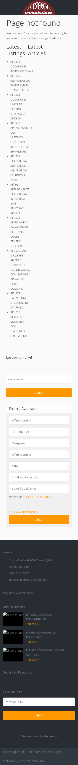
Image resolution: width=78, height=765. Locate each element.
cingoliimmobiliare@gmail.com (28, 580)
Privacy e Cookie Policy (18, 592)
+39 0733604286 (19, 567)
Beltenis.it (50, 736)
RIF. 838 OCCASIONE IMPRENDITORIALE (22, 66)
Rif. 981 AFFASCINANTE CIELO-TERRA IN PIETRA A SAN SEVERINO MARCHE (19, 199)
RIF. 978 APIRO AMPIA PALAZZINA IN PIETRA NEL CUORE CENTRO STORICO (19, 232)
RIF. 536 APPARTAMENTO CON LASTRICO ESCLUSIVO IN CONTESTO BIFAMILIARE (21, 137)
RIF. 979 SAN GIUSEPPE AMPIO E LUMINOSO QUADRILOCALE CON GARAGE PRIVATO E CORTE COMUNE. (20, 269)
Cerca (39, 393)
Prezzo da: (16, 497)
